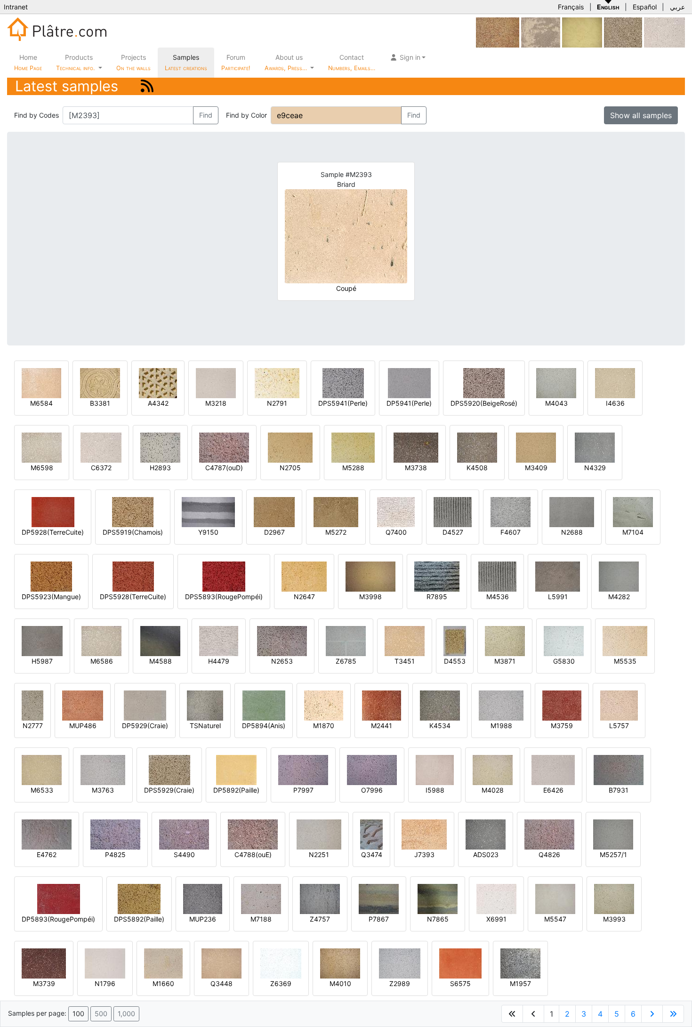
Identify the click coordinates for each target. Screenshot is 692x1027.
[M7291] (540, 32)
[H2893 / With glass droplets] (160, 447)
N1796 (105, 983)
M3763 (103, 790)
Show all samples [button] (641, 115)
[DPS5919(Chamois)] (132, 511)
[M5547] (555, 898)
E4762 (46, 854)
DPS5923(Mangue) (51, 597)
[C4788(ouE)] (253, 834)
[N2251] (319, 834)
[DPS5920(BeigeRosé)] (484, 382)
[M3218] (216, 382)
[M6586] (101, 640)
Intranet (16, 7)
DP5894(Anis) (263, 726)
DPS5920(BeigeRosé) (484, 403)
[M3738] (416, 447)
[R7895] (436, 576)
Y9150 (208, 532)
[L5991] (557, 576)
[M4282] (619, 576)
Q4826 (549, 854)
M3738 (416, 468)
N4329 (595, 468)
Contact (351, 62)
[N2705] (290, 447)
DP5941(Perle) (409, 403)
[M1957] (520, 963)
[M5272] (336, 511)
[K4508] (477, 447)
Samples (186, 62)
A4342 (158, 403)
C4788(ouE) (253, 854)
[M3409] (536, 447)
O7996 (372, 790)
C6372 (101, 468)
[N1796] (105, 963)
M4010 (340, 983)
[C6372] (664, 32)
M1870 (323, 726)
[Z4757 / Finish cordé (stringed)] (320, 898)
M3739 (44, 983)
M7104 (633, 532)
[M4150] (497, 32)
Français (571, 7)
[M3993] (614, 898)
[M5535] (625, 640)
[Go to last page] (673, 1014)
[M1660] (163, 963)
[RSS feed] (147, 86)
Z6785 (346, 661)
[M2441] (381, 705)
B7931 (618, 790)
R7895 (436, 597)
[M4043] (556, 382)
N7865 (438, 919)
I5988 (435, 790)
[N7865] (438, 898)
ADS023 (486, 854)
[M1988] (501, 705)
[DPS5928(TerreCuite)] (133, 576)
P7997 (303, 790)
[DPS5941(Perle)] (343, 382)
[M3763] (102, 769)
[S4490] (184, 834)
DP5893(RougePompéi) (58, 919)
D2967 (274, 532)
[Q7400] (396, 511)
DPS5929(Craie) (169, 790)
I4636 (615, 403)
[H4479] (218, 640)
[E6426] (553, 769)
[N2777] (32, 705)
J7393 (424, 854)
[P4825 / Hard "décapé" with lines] (115, 834)
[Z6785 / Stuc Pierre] (346, 640)
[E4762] (47, 834)
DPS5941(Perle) (343, 403)
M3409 (536, 468)
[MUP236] (202, 898)
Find (205, 115)
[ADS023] (486, 834)
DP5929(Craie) (145, 726)
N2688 (572, 532)
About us (287, 62)
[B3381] (100, 382)
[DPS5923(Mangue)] (51, 576)
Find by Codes (36, 115)
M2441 (381, 726)
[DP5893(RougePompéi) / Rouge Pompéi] (58, 898)
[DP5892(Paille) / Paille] (236, 769)
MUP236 (202, 919)
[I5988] (435, 769)
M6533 (42, 790)
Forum (235, 62)
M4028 (493, 790)
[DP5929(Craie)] (145, 705)
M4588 (160, 661)
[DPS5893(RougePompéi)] (223, 576)
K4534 (440, 726)
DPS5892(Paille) (139, 919)
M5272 (335, 532)
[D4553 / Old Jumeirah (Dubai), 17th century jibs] (454, 640)
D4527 (453, 532)
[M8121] (582, 32)
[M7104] (633, 511)
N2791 (277, 403)
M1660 (163, 983)
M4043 (556, 403)
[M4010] (340, 963)
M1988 (501, 726)
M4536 (497, 597)
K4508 (477, 468)
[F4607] (511, 511)
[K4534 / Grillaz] (440, 705)
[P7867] (379, 898)
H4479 (218, 661)
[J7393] (424, 834)
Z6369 (280, 983)
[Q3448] (221, 963)
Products (75, 62)
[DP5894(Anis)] (263, 705)
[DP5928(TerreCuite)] (53, 511)
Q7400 (396, 532)
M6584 (41, 403)
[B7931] (619, 769)
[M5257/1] (613, 834)
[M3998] (370, 576)
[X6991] (496, 898)
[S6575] (460, 963)
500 (101, 1014)
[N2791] (277, 382)
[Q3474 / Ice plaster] (371, 834)
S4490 (184, 854)
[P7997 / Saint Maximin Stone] (303, 769)
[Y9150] (208, 511)
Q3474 (371, 854)
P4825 (115, 854)
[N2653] (282, 640)
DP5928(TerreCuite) (53, 532)
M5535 (625, 661)
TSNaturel (205, 726)
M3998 (370, 597)
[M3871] (505, 640)
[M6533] (42, 769)
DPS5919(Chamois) (133, 532)
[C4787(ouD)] (224, 447)
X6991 (496, 919)
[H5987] (42, 640)
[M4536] (497, 576)
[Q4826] (549, 834)
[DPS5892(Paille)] (139, 898)
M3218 (215, 403)
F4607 (510, 532)
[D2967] (274, 511)
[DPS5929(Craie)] (169, 769)
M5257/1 (613, 854)
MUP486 (83, 726)
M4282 (619, 597)
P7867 (379, 919)
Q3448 (221, 983)
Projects (133, 62)
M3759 (562, 726)
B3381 (100, 403)
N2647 (304, 597)
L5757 (619, 726)
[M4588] (160, 640)
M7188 (261, 919)
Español (645, 7)
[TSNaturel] (205, 705)
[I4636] (615, 382)
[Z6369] (280, 963)
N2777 (33, 726)
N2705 (290, 468)
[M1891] (623, 32)
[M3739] (44, 963)
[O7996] (372, 769)
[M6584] (41, 382)
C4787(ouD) (224, 468)
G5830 (564, 661)
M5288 (353, 468)
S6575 (460, 983)
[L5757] (619, 705)
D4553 (455, 661)
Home (28, 62)
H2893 (160, 468)
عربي (677, 7)
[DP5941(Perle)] (409, 382)
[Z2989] (399, 963)
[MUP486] (82, 705)
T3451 (404, 661)
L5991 (558, 597)
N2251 (319, 854)
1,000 (126, 1014)
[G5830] (564, 640)
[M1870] (323, 705)
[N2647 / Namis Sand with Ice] (304, 576)
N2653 (282, 661)
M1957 (520, 983)
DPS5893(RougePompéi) (224, 597)
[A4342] (158, 382)
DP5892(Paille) (236, 790)
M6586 (101, 661)
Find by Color (246, 115)
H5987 (42, 661)
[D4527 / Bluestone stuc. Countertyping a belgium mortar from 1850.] (453, 511)
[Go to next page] (652, 1014)
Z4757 (320, 919)
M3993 (614, 919)
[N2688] (571, 511)
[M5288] (353, 447)
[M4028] (493, 769)
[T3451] (405, 640)
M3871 (504, 661)
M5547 (555, 919)
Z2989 (399, 983)
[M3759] (561, 705)
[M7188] (261, 898)
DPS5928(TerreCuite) (133, 597)
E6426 (553, 790)
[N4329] (595, 447)
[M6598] (42, 447)
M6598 (42, 468)
